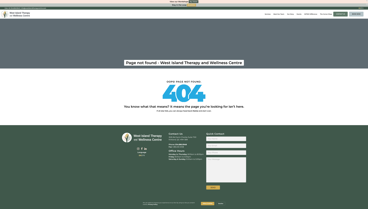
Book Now (356, 14)
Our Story (290, 14)
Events (299, 14)
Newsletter (191, 5)
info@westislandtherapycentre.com (33, 8)
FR (362, 8)
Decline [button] (220, 203)
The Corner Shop (326, 14)
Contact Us (340, 14)
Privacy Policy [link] (153, 204)
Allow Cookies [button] (207, 203)
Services (268, 14)
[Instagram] (138, 149)
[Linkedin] (145, 149)
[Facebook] (142, 149)
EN (360, 8)
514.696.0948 (15, 8)
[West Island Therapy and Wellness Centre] (15, 14)
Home (195, 111)
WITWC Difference (310, 14)
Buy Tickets (193, 1)
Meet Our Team (278, 14)
